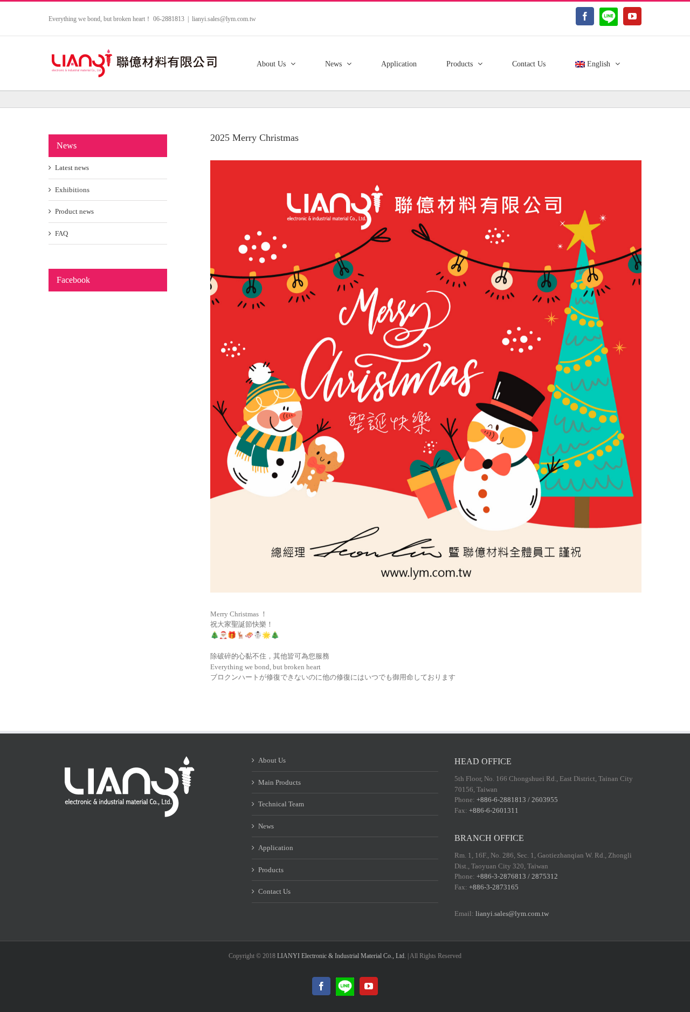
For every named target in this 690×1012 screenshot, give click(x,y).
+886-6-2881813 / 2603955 (517, 800)
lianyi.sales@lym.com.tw (224, 19)
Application (275, 848)
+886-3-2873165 (494, 887)
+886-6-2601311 (494, 810)
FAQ (61, 233)
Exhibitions (72, 190)
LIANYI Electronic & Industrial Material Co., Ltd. (341, 956)
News (266, 826)
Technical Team (281, 804)
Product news (74, 211)
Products (271, 870)
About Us (272, 760)
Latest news (72, 168)
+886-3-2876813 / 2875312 (517, 876)
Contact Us (274, 891)
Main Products (279, 782)
